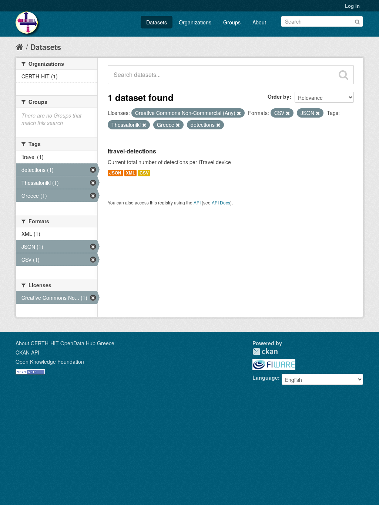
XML (130, 173)
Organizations (195, 22)
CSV (144, 173)
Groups (232, 22)
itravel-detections (132, 151)
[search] (343, 74)
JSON (115, 173)
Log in (352, 5)
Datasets (156, 22)
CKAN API (27, 352)
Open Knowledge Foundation (50, 361)
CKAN (265, 351)
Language (265, 377)
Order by (278, 96)
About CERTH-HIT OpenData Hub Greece (65, 343)
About (259, 22)
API (197, 202)
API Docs (221, 202)
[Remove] (239, 113)
